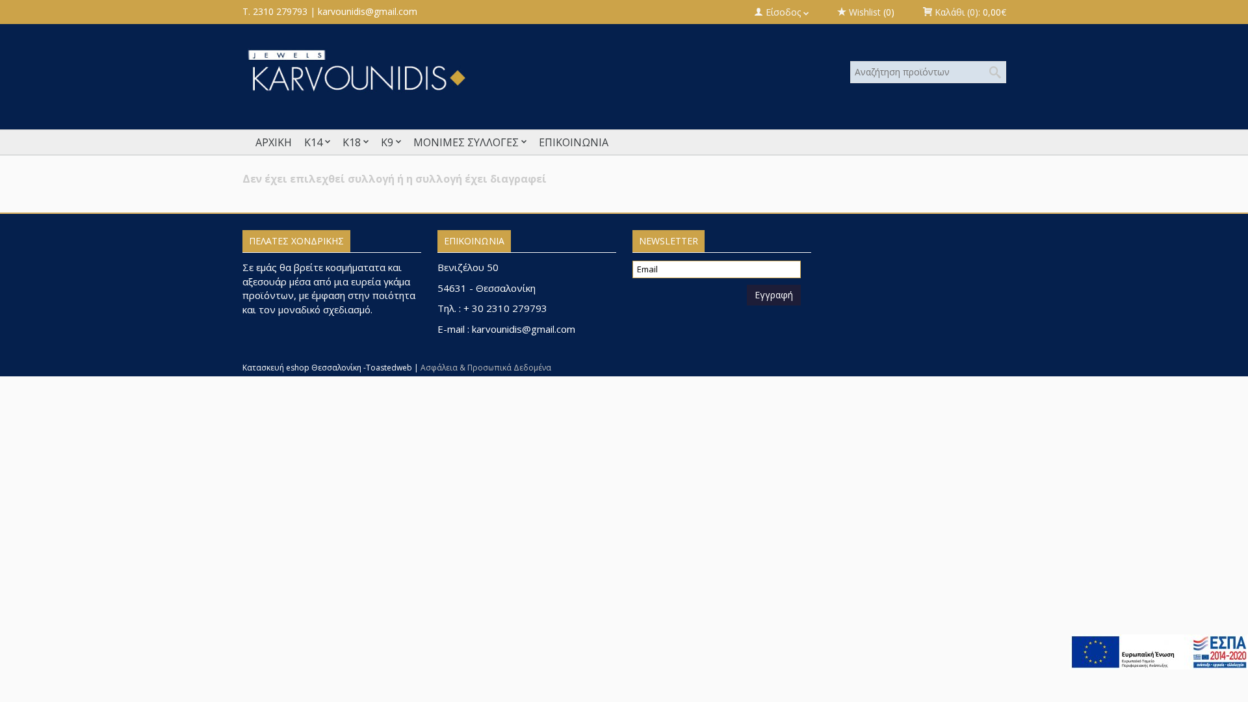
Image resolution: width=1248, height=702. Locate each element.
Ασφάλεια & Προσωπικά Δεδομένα (486, 367)
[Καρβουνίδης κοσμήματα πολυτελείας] (494, 70)
